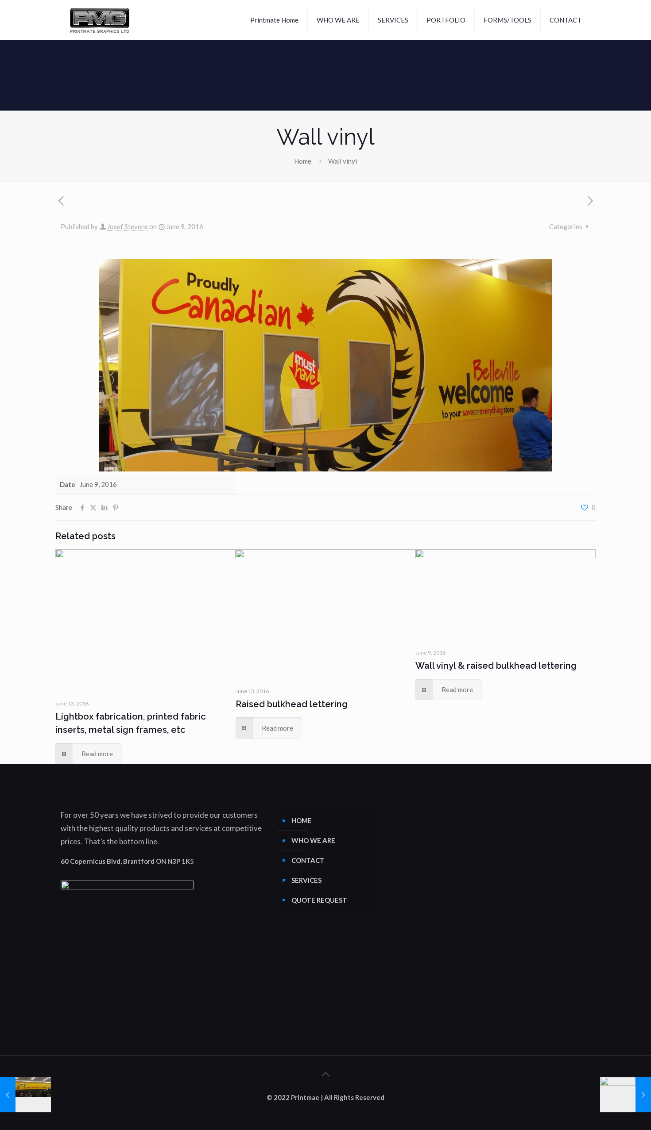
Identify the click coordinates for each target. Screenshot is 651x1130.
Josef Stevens (127, 226)
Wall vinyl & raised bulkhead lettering (496, 665)
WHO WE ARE (313, 840)
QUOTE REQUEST (319, 900)
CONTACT (308, 860)
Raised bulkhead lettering (292, 704)
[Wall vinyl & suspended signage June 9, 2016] (625, 1094)
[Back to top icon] (325, 1074)
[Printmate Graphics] (100, 20)
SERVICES (306, 880)
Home (302, 161)
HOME (301, 820)
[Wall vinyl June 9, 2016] (25, 1094)
